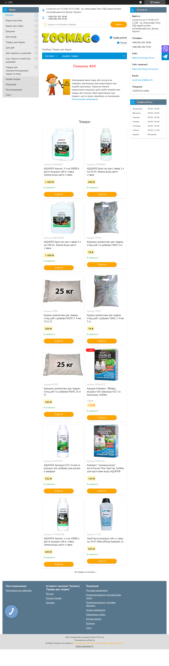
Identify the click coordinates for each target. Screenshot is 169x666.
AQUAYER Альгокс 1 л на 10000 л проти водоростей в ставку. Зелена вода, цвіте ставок (61, 541)
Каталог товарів (54, 598)
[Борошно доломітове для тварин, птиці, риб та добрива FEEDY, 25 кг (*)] (63, 364)
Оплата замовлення (95, 610)
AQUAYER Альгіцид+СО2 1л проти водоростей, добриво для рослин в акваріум (62, 468)
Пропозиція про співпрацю (19, 590)
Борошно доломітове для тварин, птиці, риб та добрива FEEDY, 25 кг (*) (62, 391)
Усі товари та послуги (84, 572)
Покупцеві (11, 84)
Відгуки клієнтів (93, 619)
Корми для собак (14, 25)
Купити (59, 194)
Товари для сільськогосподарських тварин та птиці (17, 70)
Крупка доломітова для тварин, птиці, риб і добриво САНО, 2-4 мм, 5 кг (105, 318)
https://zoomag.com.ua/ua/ (145, 68)
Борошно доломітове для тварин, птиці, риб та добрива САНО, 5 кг (105, 243)
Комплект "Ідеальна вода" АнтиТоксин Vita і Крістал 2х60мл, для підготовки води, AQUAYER (105, 468)
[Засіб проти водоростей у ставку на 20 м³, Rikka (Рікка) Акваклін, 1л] (106, 514)
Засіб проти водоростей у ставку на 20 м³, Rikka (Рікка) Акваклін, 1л (105, 540)
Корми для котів (14, 20)
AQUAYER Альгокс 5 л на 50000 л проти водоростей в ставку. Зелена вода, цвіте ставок (61, 171)
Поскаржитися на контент (85, 643)
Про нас (50, 593)
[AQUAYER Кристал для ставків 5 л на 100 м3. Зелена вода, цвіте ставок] (63, 217)
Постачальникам (14, 89)
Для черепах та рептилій (18, 53)
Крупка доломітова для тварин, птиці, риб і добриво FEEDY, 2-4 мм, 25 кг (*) (62, 318)
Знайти (118, 24)
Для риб (10, 47)
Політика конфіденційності (111, 643)
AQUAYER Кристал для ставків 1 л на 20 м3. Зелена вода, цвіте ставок (105, 171)
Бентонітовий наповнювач (85, 99)
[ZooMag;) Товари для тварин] (71, 37)
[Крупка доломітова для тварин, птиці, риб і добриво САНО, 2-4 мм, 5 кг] (106, 291)
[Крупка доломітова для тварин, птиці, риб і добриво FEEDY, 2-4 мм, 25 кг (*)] (63, 291)
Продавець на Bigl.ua (84, 640)
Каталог (10, 15)
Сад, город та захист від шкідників (18, 60)
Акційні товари (13, 79)
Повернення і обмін (95, 614)
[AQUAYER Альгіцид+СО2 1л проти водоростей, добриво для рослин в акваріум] (63, 441)
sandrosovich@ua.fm (142, 79)
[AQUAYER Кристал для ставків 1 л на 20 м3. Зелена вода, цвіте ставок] (106, 144)
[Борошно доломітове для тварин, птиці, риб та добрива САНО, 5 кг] (106, 217)
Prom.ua (100, 637)
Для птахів (11, 36)
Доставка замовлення (97, 590)
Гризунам (10, 31)
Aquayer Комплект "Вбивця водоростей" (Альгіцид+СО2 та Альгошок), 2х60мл (103, 391)
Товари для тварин (15, 42)
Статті (8, 94)
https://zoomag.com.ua (143, 57)
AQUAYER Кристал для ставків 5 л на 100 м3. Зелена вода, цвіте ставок (62, 245)
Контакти (50, 602)
